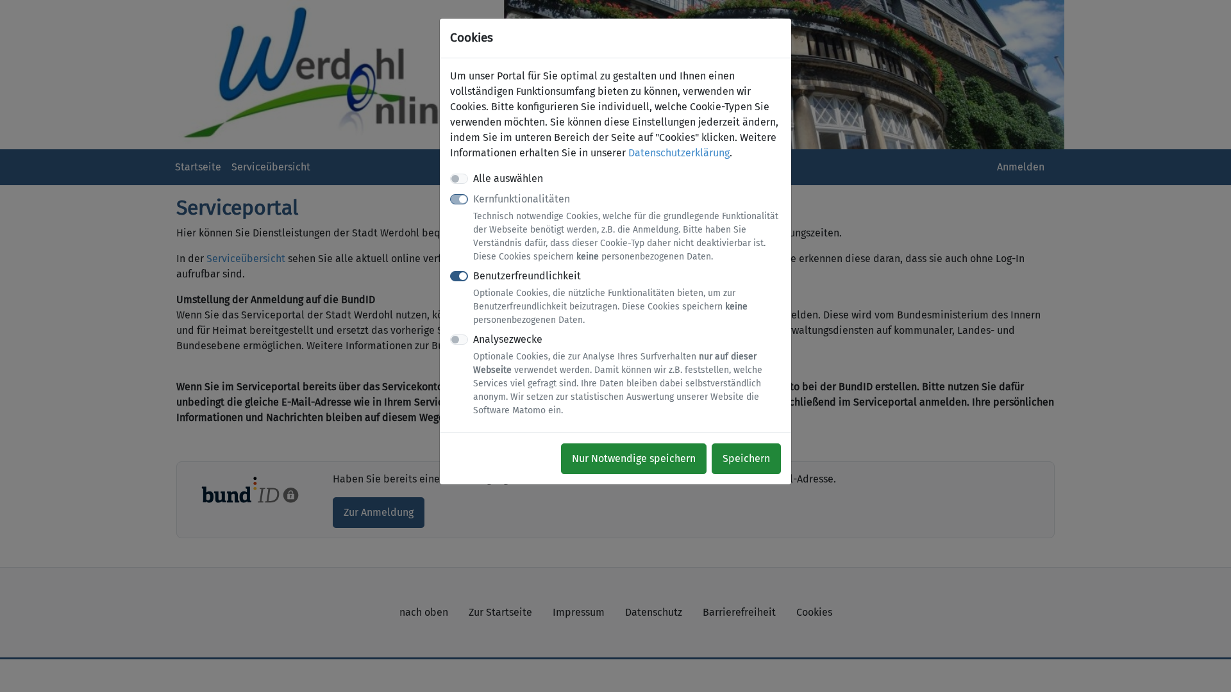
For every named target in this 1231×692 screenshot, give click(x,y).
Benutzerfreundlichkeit (610, 297)
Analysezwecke (617, 374)
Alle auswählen (508, 178)
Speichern (746, 458)
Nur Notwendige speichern (634, 458)
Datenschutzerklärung (679, 153)
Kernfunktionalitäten (625, 227)
